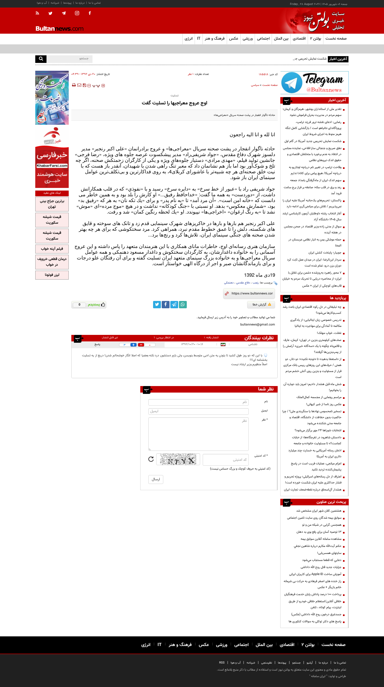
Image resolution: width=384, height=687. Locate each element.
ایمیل (264, 410)
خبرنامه (55, 3)
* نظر (265, 420)
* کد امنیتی (261, 456)
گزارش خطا (259, 304)
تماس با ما (95, 3)
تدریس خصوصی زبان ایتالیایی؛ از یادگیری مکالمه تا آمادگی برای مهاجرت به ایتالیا (315, 323)
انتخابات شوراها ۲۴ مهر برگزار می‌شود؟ (318, 430)
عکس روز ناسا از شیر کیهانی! (323, 404)
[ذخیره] (84, 85)
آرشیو (310, 663)
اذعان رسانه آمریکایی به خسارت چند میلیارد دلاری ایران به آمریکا (314, 453)
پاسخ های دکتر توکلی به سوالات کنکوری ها (315, 621)
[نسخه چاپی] (73, 85)
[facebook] (89, 14)
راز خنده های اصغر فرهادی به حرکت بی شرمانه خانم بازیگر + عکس (312, 584)
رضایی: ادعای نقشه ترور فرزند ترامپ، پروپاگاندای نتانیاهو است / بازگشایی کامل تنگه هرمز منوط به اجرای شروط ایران (313, 128)
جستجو (296, 663)
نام (266, 401)
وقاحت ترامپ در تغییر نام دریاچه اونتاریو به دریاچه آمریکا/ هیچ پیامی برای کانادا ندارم (315, 170)
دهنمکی (229, 283)
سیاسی (255, 85)
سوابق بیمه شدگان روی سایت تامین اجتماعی (314, 518)
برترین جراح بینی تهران (52, 204)
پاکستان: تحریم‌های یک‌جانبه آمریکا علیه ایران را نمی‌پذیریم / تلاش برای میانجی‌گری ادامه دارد (312, 203)
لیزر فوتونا (52, 275)
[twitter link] (157, 304)
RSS (222, 663)
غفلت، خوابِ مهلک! (329, 333)
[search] (40, 59)
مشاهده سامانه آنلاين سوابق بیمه (321, 539)
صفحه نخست (336, 39)
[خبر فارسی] (52, 157)
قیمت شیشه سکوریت (52, 220)
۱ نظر (191, 74)
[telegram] (64, 13)
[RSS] (39, 14)
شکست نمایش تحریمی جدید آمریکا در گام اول (298, 58)
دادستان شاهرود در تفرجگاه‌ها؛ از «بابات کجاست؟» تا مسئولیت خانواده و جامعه (316, 440)
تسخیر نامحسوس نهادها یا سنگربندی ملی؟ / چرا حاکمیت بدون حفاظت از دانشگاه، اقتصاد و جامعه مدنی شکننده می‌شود (311, 417)
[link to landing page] (322, 21)
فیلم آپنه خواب (52, 249)
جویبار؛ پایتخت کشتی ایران (325, 252)
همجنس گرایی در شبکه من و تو (321, 525)
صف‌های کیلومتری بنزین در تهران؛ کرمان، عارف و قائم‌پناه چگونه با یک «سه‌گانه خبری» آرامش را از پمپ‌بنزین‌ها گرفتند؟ (312, 346)
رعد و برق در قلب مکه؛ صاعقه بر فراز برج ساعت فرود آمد (312, 190)
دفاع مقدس (243, 283)
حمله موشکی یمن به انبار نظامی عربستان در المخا (314, 242)
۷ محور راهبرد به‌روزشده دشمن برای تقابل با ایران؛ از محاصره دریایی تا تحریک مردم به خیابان (311, 275)
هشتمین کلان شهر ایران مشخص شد (318, 510)
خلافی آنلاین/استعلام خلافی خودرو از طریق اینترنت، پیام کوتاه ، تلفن (315, 604)
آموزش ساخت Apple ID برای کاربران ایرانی (315, 574)
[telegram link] (174, 304)
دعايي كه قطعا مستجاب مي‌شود (321, 560)
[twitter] (50, 14)
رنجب (256, 283)
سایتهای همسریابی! (329, 553)
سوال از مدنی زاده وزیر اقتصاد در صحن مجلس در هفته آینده (312, 229)
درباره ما (80, 3)
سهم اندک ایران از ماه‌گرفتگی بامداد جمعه (315, 180)
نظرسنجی (266, 663)
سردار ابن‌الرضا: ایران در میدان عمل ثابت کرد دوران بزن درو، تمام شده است (314, 262)
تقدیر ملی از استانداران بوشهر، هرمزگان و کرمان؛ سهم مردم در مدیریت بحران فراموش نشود (312, 112)
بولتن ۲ (315, 39)
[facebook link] (166, 304)
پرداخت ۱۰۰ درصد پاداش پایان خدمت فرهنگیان (312, 594)
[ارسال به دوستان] (79, 85)
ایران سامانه (318, 676)
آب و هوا (42, 3)
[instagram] (77, 13)
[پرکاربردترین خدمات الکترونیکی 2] (52, 98)
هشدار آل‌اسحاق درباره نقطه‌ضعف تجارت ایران (312, 489)
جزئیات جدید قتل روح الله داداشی (321, 567)
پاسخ (97, 344)
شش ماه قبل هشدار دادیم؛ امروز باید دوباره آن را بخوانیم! (312, 387)
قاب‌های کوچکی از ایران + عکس (321, 285)
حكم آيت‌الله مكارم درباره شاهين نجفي (317, 546)
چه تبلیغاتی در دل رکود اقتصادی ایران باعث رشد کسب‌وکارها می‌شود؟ (312, 310)
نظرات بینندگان (259, 338)
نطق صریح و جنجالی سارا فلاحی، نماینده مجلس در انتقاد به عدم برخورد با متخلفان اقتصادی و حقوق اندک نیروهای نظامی (312, 154)
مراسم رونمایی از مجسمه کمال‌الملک (318, 397)
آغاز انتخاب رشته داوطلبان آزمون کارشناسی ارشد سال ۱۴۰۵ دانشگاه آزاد (311, 216)
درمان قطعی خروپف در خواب (52, 262)
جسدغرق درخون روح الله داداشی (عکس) (316, 614)
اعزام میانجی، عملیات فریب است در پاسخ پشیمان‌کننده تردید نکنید (316, 466)
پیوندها (67, 3)
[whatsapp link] (183, 304)
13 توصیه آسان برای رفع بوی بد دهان (318, 532)
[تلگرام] (314, 82)
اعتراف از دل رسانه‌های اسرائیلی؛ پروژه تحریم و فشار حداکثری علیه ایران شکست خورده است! (312, 479)
